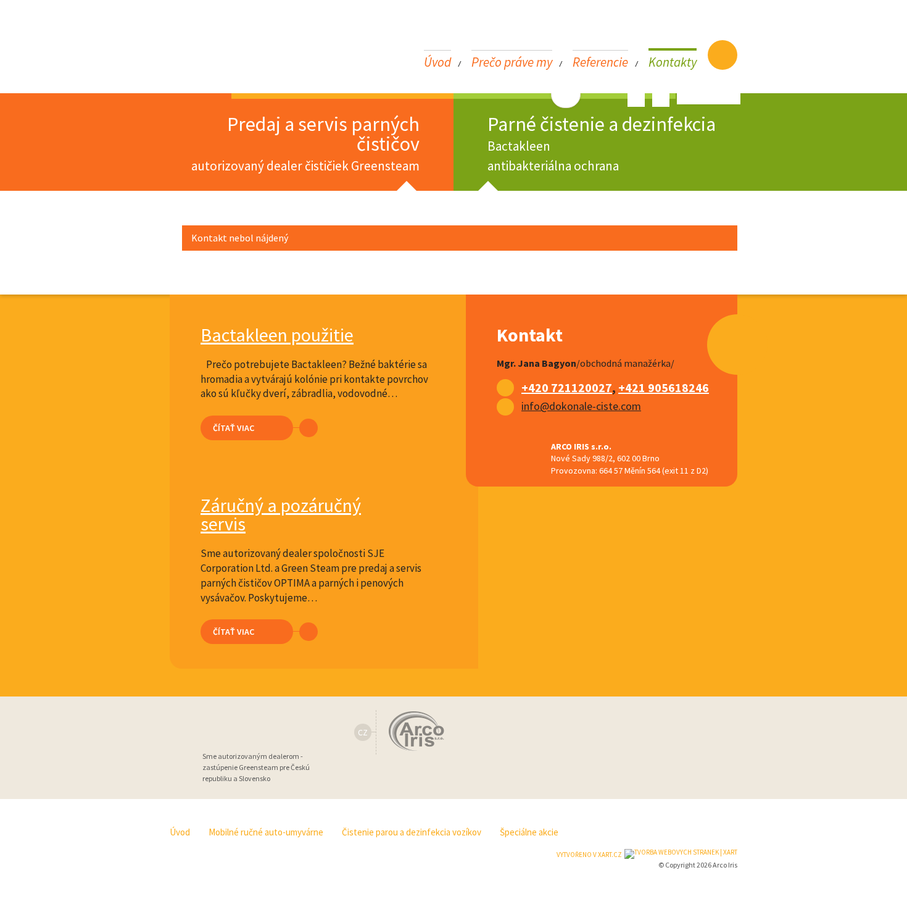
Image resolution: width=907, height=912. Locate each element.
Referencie (600, 61)
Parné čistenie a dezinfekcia (601, 143)
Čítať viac (233, 427)
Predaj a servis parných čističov (305, 143)
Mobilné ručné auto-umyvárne (266, 832)
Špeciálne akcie (529, 832)
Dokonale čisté (216, 48)
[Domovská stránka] (722, 55)
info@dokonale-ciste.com (581, 406)
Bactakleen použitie (277, 334)
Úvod (437, 61)
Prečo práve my (511, 61)
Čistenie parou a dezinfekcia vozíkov (411, 832)
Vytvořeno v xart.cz (589, 854)
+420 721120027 (566, 387)
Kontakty (672, 61)
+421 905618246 (663, 387)
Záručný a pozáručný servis (281, 514)
